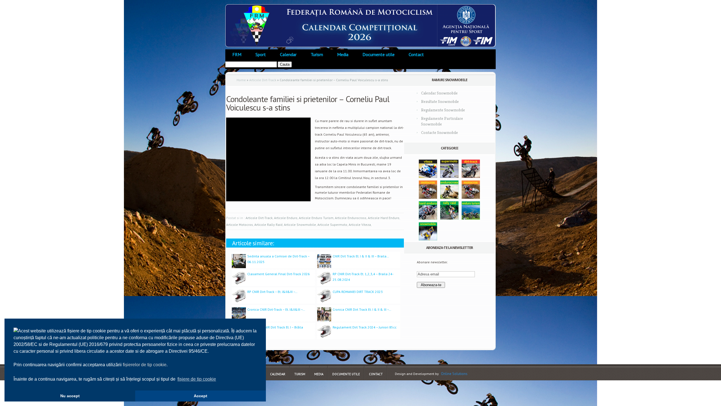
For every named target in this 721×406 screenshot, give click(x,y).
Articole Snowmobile (300, 224)
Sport (260, 54)
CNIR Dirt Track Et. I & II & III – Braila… (361, 256)
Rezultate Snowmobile (440, 101)
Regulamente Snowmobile (443, 109)
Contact (416, 54)
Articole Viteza (360, 224)
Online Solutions (454, 373)
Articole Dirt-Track (262, 80)
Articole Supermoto (332, 224)
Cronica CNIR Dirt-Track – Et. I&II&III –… (276, 309)
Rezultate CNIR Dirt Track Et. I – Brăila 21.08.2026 (275, 330)
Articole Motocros (239, 224)
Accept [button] (200, 396)
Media (342, 54)
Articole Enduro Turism (316, 218)
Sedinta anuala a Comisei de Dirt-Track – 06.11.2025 (278, 259)
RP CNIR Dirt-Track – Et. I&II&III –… (272, 292)
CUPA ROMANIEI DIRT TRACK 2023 (358, 292)
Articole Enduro (285, 218)
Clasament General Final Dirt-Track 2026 (278, 274)
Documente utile (378, 54)
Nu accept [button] (70, 396)
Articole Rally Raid (268, 224)
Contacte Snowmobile (439, 132)
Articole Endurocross (350, 218)
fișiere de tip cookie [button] (196, 379)
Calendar (288, 54)
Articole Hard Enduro (383, 218)
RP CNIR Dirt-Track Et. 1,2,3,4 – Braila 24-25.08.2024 (363, 277)
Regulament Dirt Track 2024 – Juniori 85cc (365, 327)
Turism (317, 54)
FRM (236, 54)
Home (241, 80)
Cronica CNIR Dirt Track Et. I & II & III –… (362, 309)
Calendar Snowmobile (439, 93)
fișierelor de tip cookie (144, 364)
